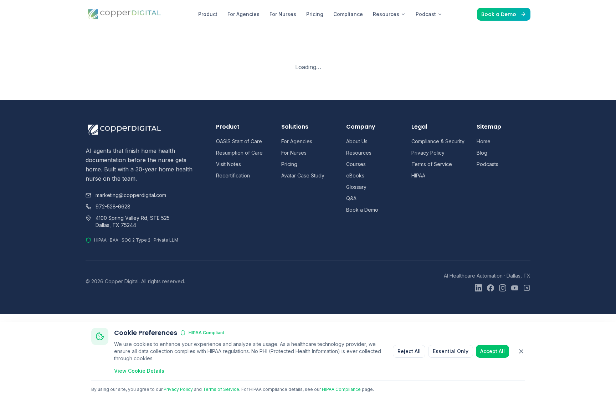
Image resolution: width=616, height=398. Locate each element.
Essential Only (450, 351)
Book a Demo (498, 14)
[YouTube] (514, 287)
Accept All (492, 351)
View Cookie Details (139, 371)
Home (484, 141)
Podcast (426, 14)
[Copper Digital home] (125, 14)
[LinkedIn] (478, 287)
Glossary (356, 187)
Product (207, 14)
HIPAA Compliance (341, 389)
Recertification (233, 175)
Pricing (314, 14)
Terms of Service (431, 164)
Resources (386, 14)
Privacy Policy (428, 153)
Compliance (348, 14)
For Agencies (243, 14)
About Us (357, 141)
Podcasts (487, 164)
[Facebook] (490, 287)
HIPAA (418, 175)
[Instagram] (502, 287)
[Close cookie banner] (521, 351)
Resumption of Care (239, 153)
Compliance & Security (437, 141)
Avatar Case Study (302, 175)
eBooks (355, 175)
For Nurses (283, 14)
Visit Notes (228, 164)
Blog (482, 153)
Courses (356, 164)
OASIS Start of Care (239, 141)
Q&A (351, 198)
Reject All (409, 351)
